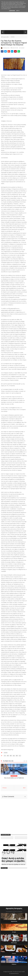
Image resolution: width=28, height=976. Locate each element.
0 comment (22, 47)
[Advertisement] (14, 21)
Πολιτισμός (14, 942)
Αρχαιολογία (14, 921)
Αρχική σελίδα (6, 37)
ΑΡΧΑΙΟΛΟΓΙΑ (14, 775)
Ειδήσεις (14, 964)
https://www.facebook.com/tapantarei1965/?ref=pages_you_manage (21, 838)
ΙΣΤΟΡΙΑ (12, 37)
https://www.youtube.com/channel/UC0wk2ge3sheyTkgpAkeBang (7, 838)
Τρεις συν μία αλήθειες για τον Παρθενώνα (14, 777)
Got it (18, 10)
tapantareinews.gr (15, 973)
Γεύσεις (14, 953)
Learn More (12, 10)
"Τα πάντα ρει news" (17, 971)
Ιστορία (14, 932)
